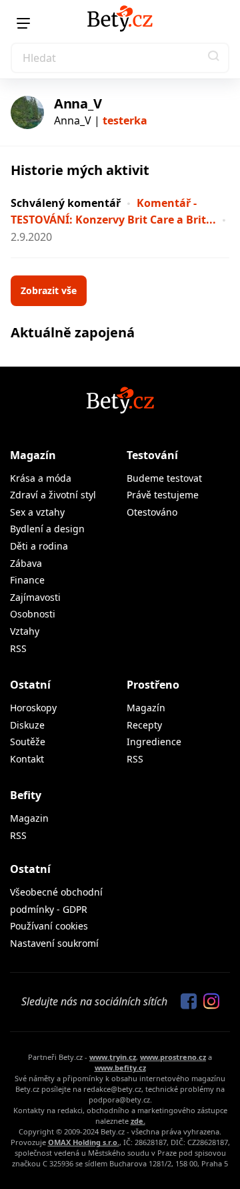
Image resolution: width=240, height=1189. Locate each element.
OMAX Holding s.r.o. (83, 1142)
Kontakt (27, 759)
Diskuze (27, 725)
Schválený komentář (66, 203)
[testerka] (27, 112)
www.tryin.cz (112, 1057)
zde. (138, 1121)
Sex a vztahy (37, 512)
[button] (214, 58)
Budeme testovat (164, 478)
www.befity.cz (120, 1068)
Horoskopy (33, 707)
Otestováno (152, 512)
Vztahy (24, 631)
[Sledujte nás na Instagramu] (208, 1002)
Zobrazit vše (49, 290)
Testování (152, 455)
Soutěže (27, 741)
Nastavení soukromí (54, 943)
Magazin (29, 818)
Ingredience (154, 741)
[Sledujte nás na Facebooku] (185, 1002)
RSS (18, 648)
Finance (27, 580)
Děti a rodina (39, 546)
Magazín (33, 455)
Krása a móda (40, 478)
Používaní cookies (49, 926)
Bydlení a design (47, 528)
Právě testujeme (163, 494)
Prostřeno (153, 684)
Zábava (26, 563)
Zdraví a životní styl (53, 494)
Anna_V (77, 103)
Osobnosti (32, 613)
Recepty (144, 725)
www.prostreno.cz (173, 1057)
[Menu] (23, 23)
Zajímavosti (35, 597)
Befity (25, 795)
